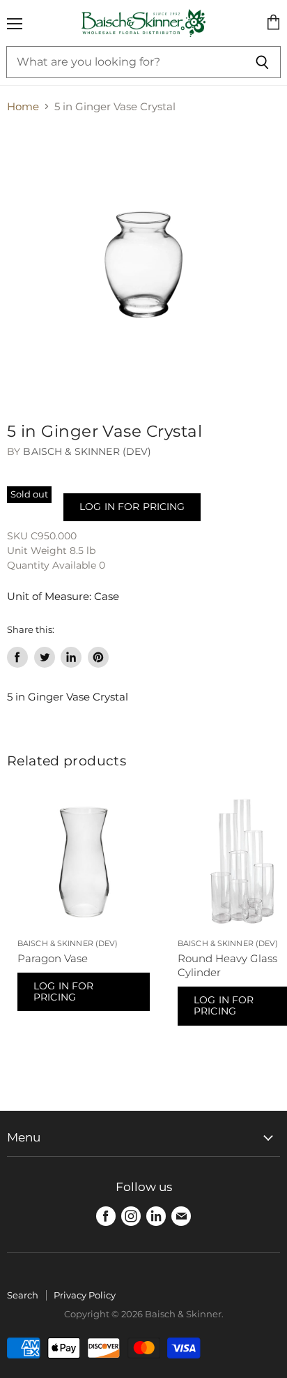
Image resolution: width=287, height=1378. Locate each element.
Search (22, 1295)
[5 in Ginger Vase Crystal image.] (143, 264)
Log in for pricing (132, 506)
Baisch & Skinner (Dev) (87, 451)
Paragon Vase (52, 958)
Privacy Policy (85, 1295)
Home (23, 106)
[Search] (262, 62)
